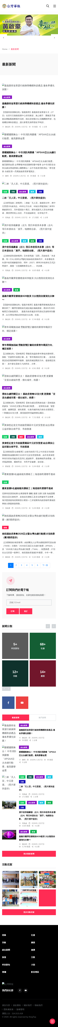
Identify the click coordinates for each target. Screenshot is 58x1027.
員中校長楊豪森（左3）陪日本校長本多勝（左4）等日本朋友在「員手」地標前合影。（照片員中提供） (37, 815)
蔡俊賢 (7, 466)
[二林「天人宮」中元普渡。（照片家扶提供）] (29, 184)
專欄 (4, 972)
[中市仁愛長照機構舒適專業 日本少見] (10, 879)
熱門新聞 (42, 718)
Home (4, 49)
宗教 (13, 192)
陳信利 (7, 127)
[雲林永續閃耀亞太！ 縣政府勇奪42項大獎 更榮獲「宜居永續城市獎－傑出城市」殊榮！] (29, 378)
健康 (32, 192)
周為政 (7, 218)
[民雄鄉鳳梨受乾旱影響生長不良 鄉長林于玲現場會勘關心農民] (29, 879)
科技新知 (6, 965)
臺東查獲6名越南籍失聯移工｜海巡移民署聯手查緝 (27, 488)
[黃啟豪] (29, 25)
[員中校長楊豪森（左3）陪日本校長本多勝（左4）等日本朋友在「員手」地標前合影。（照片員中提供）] (29, 229)
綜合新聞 (7, 97)
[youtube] (22, 702)
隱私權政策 (9, 1009)
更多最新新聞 (29, 854)
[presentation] (3, 37)
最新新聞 (15, 718)
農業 (21, 437)
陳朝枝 (7, 557)
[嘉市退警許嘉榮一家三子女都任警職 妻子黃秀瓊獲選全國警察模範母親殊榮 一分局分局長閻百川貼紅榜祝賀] (10, 898)
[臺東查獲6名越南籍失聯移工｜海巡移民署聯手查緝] (29, 474)
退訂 (26, 611)
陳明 (7, 176)
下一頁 (45, 565)
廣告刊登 (6, 1005)
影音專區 (35, 972)
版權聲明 (20, 1009)
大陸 (33, 965)
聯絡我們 (39, 1005)
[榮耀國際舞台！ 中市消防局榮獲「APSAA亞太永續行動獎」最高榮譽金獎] (29, 136)
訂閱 (12, 611)
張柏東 (7, 508)
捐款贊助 (17, 1005)
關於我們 (28, 1005)
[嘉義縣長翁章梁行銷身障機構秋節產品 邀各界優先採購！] (29, 87)
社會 (5, 192)
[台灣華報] (11, 6)
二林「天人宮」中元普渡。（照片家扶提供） (24, 198)
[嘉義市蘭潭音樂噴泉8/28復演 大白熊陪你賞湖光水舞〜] (29, 280)
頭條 (5, 527)
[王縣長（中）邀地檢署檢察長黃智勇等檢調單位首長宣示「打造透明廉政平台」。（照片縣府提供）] (29, 898)
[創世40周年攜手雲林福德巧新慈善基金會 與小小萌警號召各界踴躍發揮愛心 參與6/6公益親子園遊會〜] (47, 879)
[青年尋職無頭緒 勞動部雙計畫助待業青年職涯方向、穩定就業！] (29, 329)
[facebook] (8, 702)
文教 (40, 192)
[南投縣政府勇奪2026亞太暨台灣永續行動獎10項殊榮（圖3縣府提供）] (29, 518)
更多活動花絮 (29, 912)
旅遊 (32, 241)
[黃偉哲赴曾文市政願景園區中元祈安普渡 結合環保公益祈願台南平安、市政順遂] (29, 427)
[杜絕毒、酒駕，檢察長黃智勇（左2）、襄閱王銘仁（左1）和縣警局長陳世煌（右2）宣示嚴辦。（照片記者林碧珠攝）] (47, 898)
